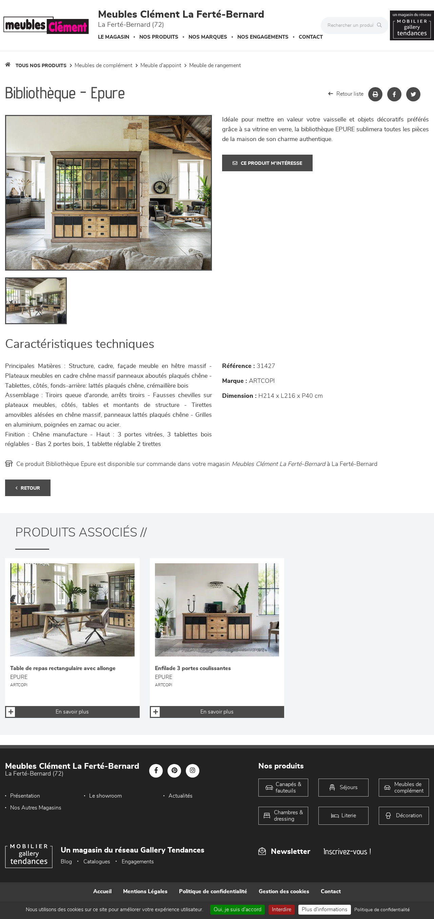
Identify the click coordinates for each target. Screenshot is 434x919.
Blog (66, 861)
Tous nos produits (41, 65)
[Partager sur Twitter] (413, 94)
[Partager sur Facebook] (394, 94)
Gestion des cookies (284, 891)
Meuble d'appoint (160, 65)
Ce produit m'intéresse (271, 163)
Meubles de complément (103, 65)
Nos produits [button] (158, 37)
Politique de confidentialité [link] (382, 909)
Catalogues (96, 861)
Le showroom (105, 796)
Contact (311, 37)
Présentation (25, 796)
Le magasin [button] (113, 37)
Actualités (181, 796)
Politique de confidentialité (213, 891)
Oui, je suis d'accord (237, 909)
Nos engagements (263, 37)
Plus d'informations (325, 909)
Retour (30, 488)
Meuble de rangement (215, 65)
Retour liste (349, 94)
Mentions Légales (145, 891)
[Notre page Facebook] (156, 771)
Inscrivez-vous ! (347, 851)
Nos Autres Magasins (35, 807)
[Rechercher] (381, 25)
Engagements (138, 861)
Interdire (281, 909)
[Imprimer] (375, 94)
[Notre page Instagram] (192, 771)
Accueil (102, 891)
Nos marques (208, 37)
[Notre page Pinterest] (174, 771)
